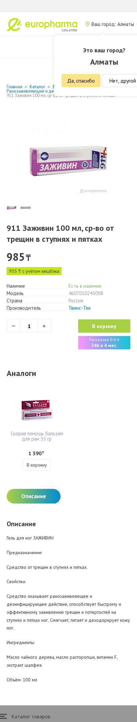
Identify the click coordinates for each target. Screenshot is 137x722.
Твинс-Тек (79, 308)
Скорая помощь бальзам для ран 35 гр (37, 436)
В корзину (104, 326)
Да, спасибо (81, 80)
